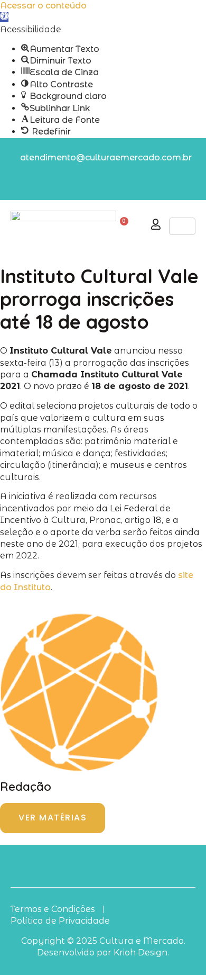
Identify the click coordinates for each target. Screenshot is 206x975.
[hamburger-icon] (182, 226)
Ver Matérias (52, 817)
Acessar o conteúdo (43, 6)
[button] (4, 17)
